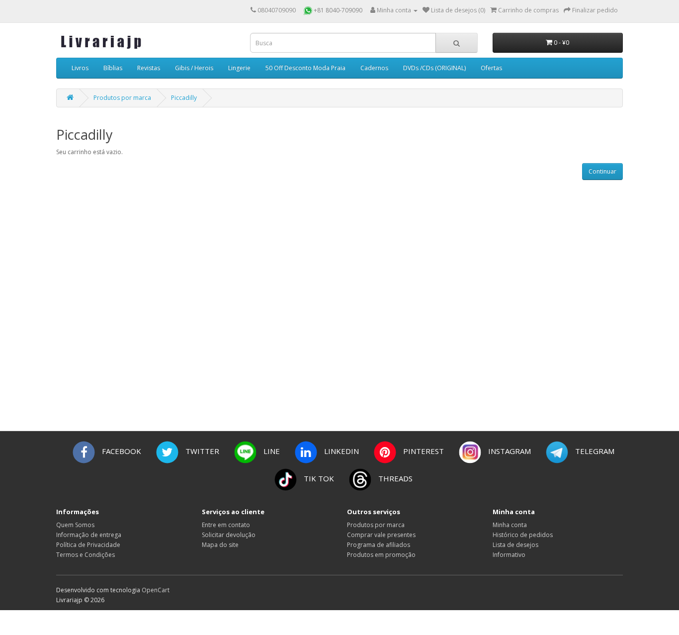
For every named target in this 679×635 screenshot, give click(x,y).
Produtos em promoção (381, 554)
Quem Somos (75, 525)
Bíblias (112, 68)
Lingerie (239, 68)
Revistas (148, 68)
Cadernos (374, 68)
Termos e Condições (85, 554)
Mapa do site (220, 545)
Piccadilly (184, 97)
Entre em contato (226, 525)
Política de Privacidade (88, 545)
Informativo (509, 554)
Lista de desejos (515, 545)
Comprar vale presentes (381, 535)
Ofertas (491, 68)
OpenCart (156, 590)
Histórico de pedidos (523, 535)
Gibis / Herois (194, 68)
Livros (80, 68)
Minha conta (510, 525)
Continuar (602, 171)
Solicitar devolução (228, 535)
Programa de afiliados (378, 545)
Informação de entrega (88, 535)
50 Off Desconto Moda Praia (305, 68)
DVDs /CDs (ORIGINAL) (434, 68)
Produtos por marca (122, 97)
